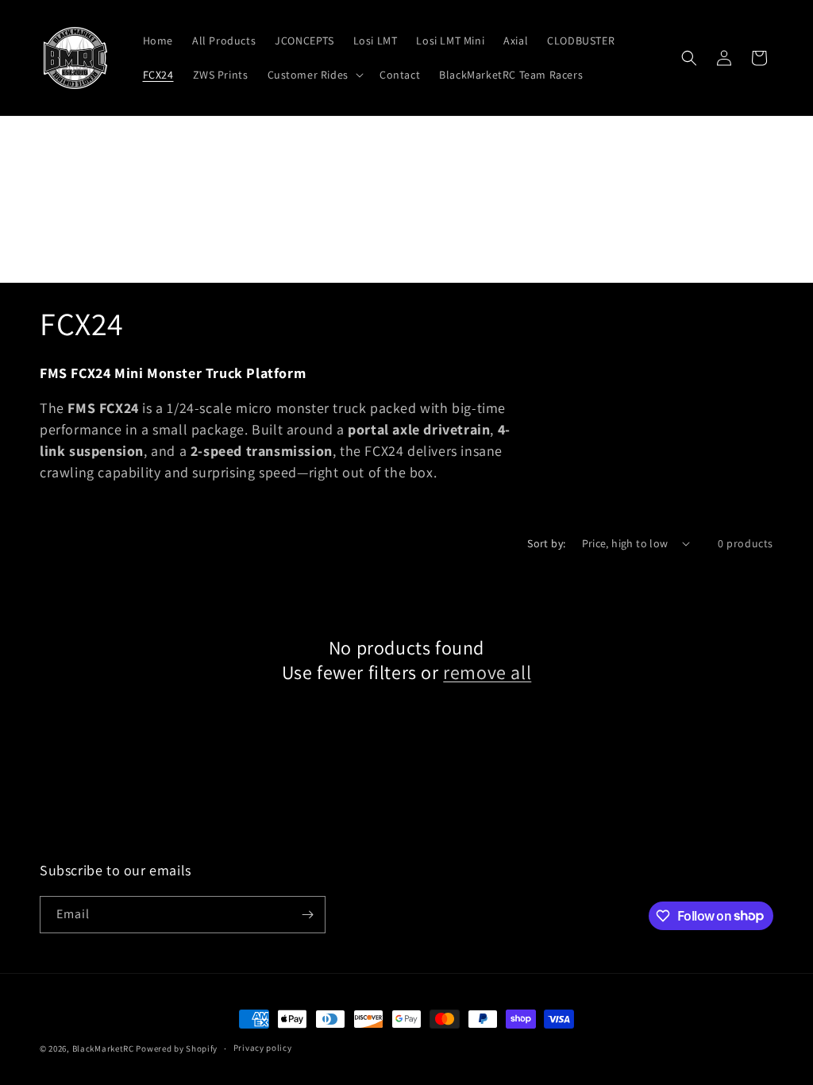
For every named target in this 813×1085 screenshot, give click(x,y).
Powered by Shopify (177, 1048)
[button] (314, 74)
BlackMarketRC (103, 1048)
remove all (487, 672)
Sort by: (546, 543)
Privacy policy (262, 1047)
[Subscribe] (307, 914)
